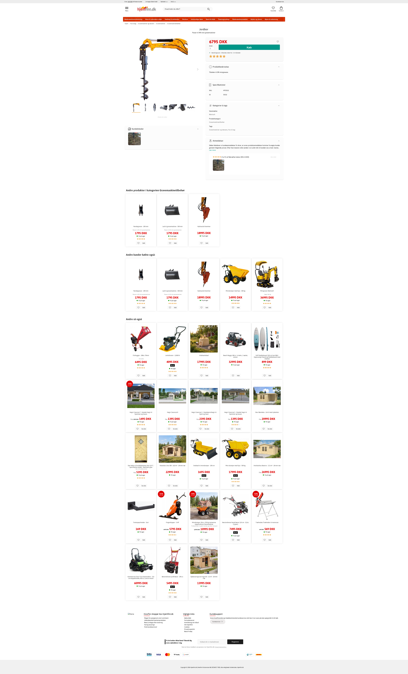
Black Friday (188, 631)
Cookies (187, 627)
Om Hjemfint (188, 625)
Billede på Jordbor (162, 117)
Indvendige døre (197, 19)
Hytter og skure (256, 19)
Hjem (126, 23)
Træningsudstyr (224, 19)
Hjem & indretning (271, 19)
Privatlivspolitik (189, 629)
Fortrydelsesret (189, 620)
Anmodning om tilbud (191, 622)
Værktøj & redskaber (172, 19)
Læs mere (212, 150)
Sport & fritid (210, 19)
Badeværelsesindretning (133, 19)
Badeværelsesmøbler (240, 19)
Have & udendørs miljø (153, 19)
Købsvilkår (187, 618)
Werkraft (212, 114)
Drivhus (185, 19)
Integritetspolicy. (221, 647)
